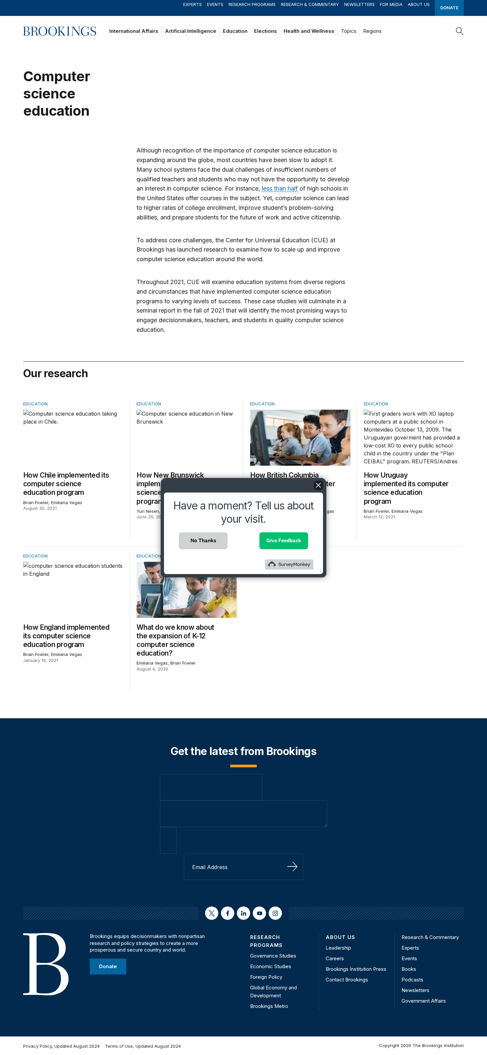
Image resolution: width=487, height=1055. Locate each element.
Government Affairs (424, 1001)
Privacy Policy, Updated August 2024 (61, 1046)
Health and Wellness (309, 31)
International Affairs (133, 31)
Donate (449, 7)
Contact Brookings (347, 979)
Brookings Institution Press (356, 969)
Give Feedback (283, 540)
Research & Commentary (310, 4)
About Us (419, 4)
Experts (192, 4)
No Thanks (203, 540)
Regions (372, 31)
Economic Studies (270, 966)
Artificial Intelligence (190, 31)
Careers (335, 958)
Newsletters (359, 4)
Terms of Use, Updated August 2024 (143, 1046)
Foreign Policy (266, 977)
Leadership (338, 948)
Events (215, 4)
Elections (265, 31)
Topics (348, 31)
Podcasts (412, 979)
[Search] (460, 31)
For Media (391, 4)
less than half (280, 188)
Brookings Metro (269, 1006)
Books (409, 969)
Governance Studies (273, 956)
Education (235, 31)
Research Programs (252, 4)
